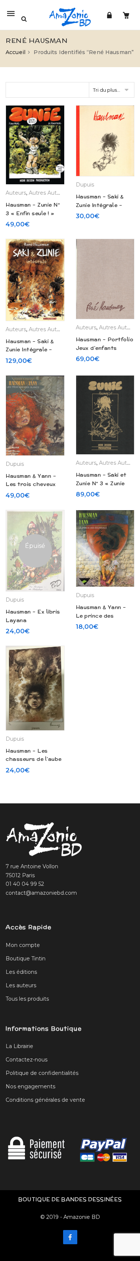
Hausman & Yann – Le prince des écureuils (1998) (101, 615)
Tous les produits (27, 998)
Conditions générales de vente (45, 1100)
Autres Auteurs (48, 192)
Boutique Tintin (26, 958)
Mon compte (23, 945)
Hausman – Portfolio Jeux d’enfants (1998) (105, 348)
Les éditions (21, 972)
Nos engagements (30, 1086)
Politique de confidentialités (42, 1073)
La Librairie (19, 1046)
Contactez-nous (26, 1059)
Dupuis (85, 184)
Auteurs (16, 192)
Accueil (15, 52)
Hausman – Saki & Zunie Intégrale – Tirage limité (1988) (102, 205)
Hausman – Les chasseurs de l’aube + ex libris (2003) (34, 759)
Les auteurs (21, 985)
